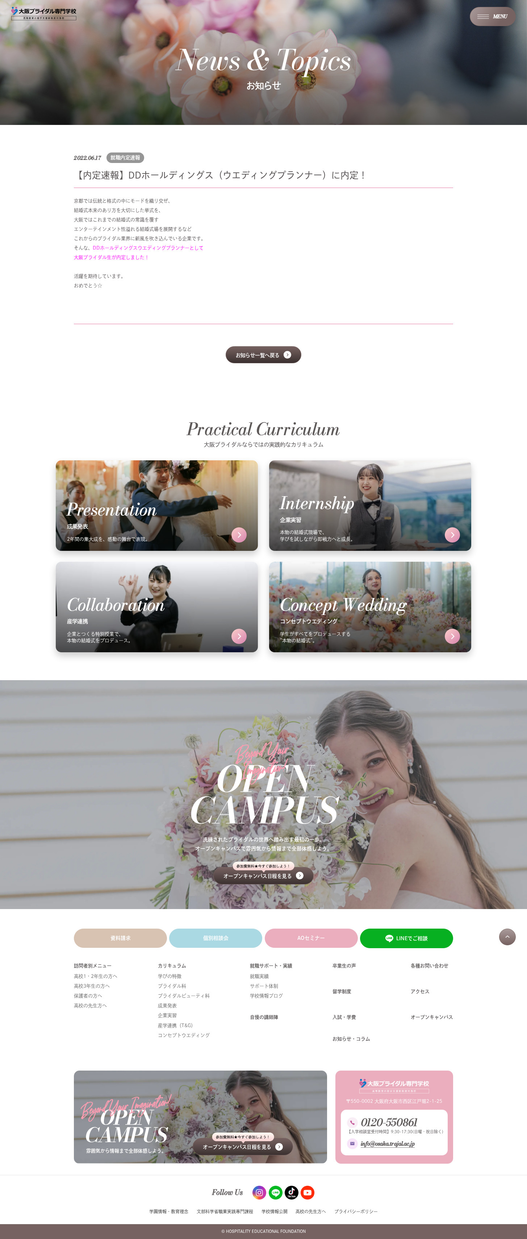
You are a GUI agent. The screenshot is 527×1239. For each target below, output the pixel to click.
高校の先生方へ (90, 1005)
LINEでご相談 (412, 938)
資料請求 (120, 938)
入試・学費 (344, 1017)
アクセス (420, 991)
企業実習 (167, 1015)
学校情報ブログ (266, 995)
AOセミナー (311, 938)
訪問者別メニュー (93, 965)
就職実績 (259, 976)
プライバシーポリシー (356, 1211)
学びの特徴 (169, 976)
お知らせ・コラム (351, 1039)
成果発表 (167, 1005)
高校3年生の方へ (92, 986)
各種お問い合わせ (429, 965)
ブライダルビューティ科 (184, 995)
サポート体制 (264, 986)
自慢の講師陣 (264, 1017)
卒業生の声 (344, 965)
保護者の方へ (88, 995)
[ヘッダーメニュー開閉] (493, 16)
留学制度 (341, 991)
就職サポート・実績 (271, 965)
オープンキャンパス (432, 1017)
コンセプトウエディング (184, 1035)
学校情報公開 (275, 1211)
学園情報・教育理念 (168, 1211)
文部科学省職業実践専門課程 (225, 1211)
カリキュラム (172, 965)
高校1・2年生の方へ (95, 976)
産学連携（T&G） (177, 1025)
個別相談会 (216, 938)
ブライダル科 (172, 986)
